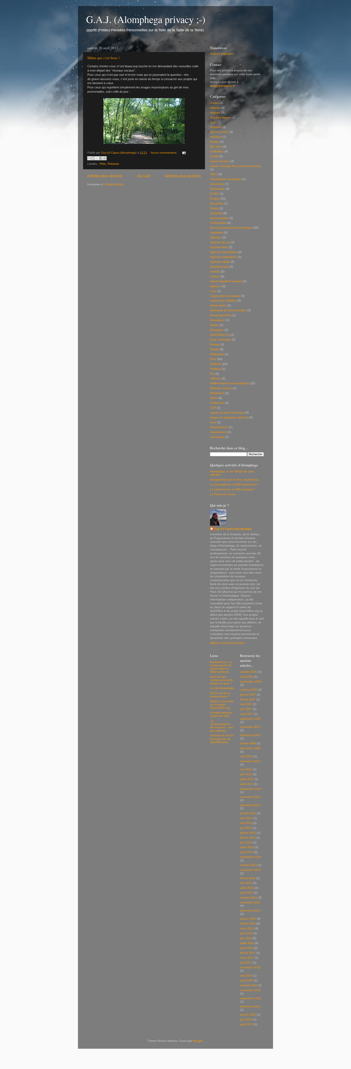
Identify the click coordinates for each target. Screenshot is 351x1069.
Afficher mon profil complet (227, 643)
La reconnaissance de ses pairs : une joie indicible (221, 725)
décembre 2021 (250, 1006)
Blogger (198, 1040)
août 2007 (246, 713)
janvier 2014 (248, 832)
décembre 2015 (250, 910)
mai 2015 (246, 883)
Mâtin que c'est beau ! (103, 57)
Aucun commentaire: (164, 152)
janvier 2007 (248, 694)
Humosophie (218, 222)
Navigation (217, 329)
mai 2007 (246, 704)
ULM (213, 407)
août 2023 (246, 1024)
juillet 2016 (247, 943)
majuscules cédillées (223, 300)
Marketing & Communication (228, 310)
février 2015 (248, 878)
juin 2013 (246, 827)
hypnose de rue (220, 242)
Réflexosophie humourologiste (229, 383)
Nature (214, 325)
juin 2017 (246, 962)
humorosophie (219, 218)
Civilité (214, 156)
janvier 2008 (248, 743)
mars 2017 (247, 957)
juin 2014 (246, 842)
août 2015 (246, 892)
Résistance (217, 393)
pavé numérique (220, 339)
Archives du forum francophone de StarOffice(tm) (221, 738)
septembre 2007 (250, 718)
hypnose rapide (220, 261)
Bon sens (216, 146)
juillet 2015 (247, 887)
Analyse (215, 112)
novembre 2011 (250, 761)
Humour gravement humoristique (231, 227)
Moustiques (217, 320)
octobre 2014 (248, 865)
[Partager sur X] (97, 158)
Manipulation (218, 305)
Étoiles (214, 208)
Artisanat (215, 127)
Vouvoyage (217, 436)
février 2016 (248, 923)
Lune (213, 291)
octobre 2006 (248, 689)
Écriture (215, 198)
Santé (214, 397)
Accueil (143, 176)
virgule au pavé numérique (227, 412)
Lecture (215, 276)
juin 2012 (246, 774)
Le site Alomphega (222, 688)
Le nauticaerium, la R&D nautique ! (232, 489)
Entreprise (216, 203)
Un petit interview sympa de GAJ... (221, 714)
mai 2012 (246, 769)
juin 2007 (246, 709)
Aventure (216, 136)
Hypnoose (216, 232)
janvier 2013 (248, 813)
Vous (213, 422)
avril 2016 (246, 933)
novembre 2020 (250, 990)
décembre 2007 (250, 735)
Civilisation (217, 151)
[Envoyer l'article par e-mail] (183, 152)
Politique (215, 368)
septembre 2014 (250, 856)
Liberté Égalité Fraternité (226, 281)
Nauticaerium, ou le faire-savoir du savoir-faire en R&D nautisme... (221, 667)
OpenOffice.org (220, 334)
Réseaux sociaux (221, 388)
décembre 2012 (250, 805)
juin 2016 (246, 938)
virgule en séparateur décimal (229, 417)
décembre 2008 (250, 748)
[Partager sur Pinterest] (105, 158)
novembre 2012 (250, 797)
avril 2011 (246, 756)
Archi (213, 122)
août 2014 (246, 852)
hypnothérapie (219, 266)
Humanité (216, 213)
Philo (103, 163)
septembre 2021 (250, 998)
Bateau (214, 141)
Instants (215, 271)
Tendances (217, 402)
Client (213, 174)
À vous (214, 102)
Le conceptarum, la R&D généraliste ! (234, 484)
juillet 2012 (247, 779)
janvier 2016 (248, 918)
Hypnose (215, 237)
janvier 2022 (248, 1014)
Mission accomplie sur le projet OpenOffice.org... (222, 704)
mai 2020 (246, 975)
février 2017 (248, 952)
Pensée (215, 344)
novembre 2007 (250, 726)
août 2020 (246, 980)
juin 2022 (246, 1019)
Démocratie (217, 188)
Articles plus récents (104, 176)
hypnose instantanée (223, 256)
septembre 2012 (250, 788)
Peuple (214, 349)
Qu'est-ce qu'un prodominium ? (220, 694)
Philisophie (217, 354)
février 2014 (248, 837)
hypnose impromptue (223, 252)
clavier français (219, 161)
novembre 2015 (250, 902)
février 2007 (248, 699)
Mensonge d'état (221, 315)
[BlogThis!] (93, 158)
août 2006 (246, 676)
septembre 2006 (250, 681)
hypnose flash (219, 247)
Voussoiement (219, 427)
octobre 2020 (248, 985)
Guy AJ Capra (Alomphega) (233, 528)
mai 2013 (246, 823)
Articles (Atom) (114, 184)
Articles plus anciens (183, 176)
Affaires (215, 107)
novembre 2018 (250, 967)
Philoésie (113, 163)
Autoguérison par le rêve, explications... (235, 479)
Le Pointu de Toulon (223, 494)
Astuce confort (219, 131)
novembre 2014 (250, 869)
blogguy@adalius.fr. (222, 85)
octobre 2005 (248, 671)
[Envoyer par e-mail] (89, 158)
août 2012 (246, 784)
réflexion (215, 378)
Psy (212, 373)
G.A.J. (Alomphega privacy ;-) (145, 19)
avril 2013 (246, 818)
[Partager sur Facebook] (101, 158)
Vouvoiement (218, 432)
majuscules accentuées (225, 295)
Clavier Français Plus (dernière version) (235, 166)
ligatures (215, 286)
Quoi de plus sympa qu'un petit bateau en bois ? (221, 680)
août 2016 (246, 948)
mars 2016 (247, 928)
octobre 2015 (248, 897)
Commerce (217, 184)
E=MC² (214, 193)
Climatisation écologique (225, 179)
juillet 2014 (247, 847)
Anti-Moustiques (220, 117)
